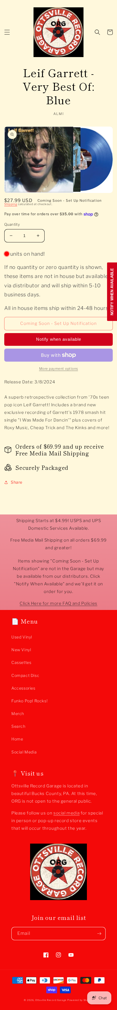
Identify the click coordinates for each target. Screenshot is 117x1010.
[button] (7, 32)
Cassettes (21, 662)
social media (66, 813)
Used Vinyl (21, 637)
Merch (17, 713)
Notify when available (58, 339)
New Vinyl (21, 649)
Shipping (10, 204)
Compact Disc (25, 675)
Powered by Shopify (80, 1000)
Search (18, 726)
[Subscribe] (99, 933)
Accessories (23, 688)
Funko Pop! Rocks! (29, 700)
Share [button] (16, 482)
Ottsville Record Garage (50, 1000)
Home (17, 739)
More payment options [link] (58, 368)
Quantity (12, 224)
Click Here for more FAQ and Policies (58, 603)
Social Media (24, 752)
